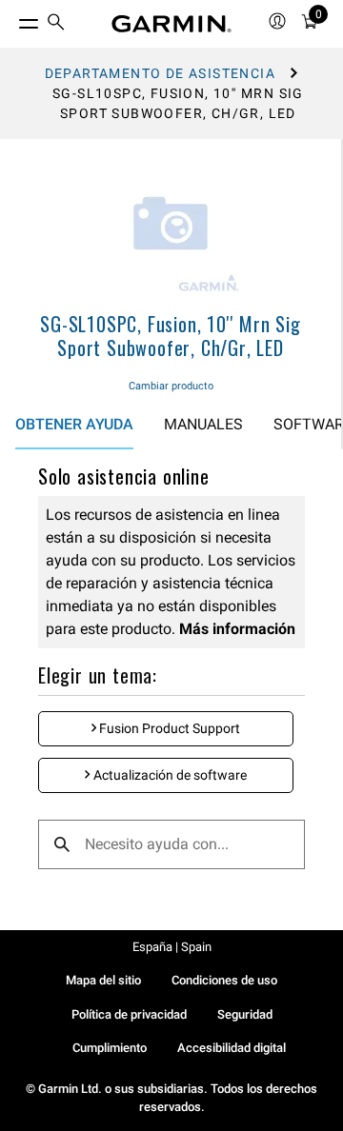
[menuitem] (56, 24)
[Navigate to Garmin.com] (171, 24)
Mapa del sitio (103, 980)
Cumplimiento (109, 1048)
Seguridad (244, 1014)
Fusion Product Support (168, 728)
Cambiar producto (171, 386)
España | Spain (172, 947)
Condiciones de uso (224, 980)
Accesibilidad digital (231, 1048)
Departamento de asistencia (160, 73)
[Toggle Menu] (11, 19)
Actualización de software (169, 775)
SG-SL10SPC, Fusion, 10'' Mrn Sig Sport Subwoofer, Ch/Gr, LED (170, 335)
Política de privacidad (129, 1014)
